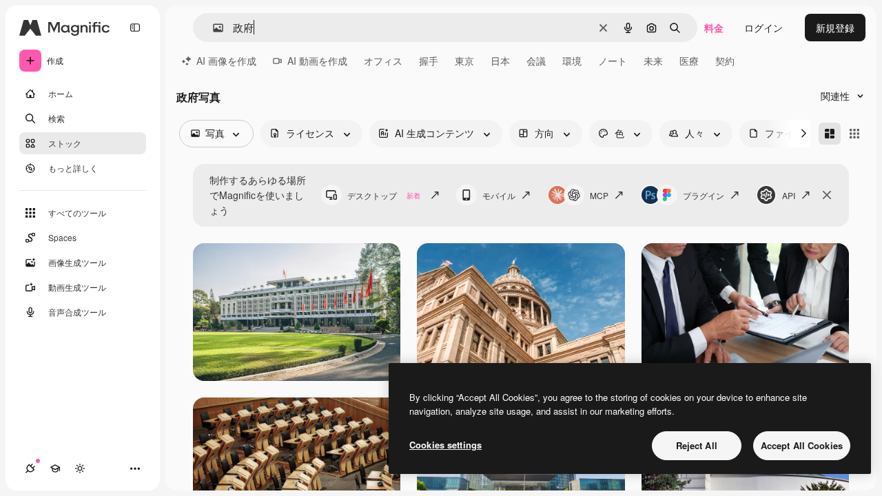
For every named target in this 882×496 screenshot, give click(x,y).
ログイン (763, 27)
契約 (725, 61)
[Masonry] (830, 134)
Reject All (696, 445)
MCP (599, 195)
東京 (464, 61)
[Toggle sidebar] (135, 28)
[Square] (854, 134)
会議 (536, 61)
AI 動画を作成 (317, 61)
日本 (500, 61)
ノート (612, 61)
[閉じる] (826, 194)
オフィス (383, 61)
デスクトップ (383, 195)
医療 (689, 61)
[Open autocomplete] (213, 28)
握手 (428, 61)
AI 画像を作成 (226, 61)
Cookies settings (445, 444)
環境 (572, 61)
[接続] (30, 468)
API (788, 195)
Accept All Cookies (802, 445)
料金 (714, 27)
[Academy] (55, 468)
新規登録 (835, 27)
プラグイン (703, 195)
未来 (653, 61)
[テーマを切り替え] (80, 468)
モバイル (498, 195)
